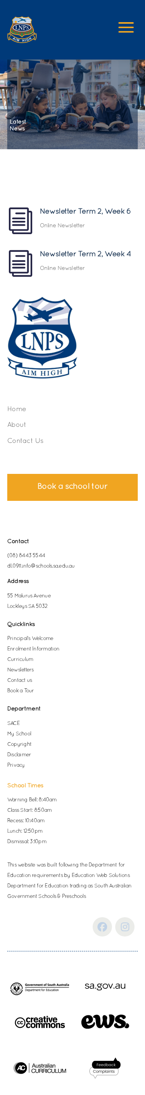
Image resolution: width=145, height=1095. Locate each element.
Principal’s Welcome (30, 638)
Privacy (16, 765)
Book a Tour (20, 691)
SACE (13, 723)
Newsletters (20, 670)
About (16, 425)
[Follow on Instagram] (125, 927)
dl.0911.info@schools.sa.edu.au (41, 566)
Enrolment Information (33, 649)
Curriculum (20, 659)
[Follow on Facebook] (102, 927)
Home (16, 409)
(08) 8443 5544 (26, 556)
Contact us (19, 680)
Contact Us (25, 441)
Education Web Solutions (101, 875)
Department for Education (37, 886)
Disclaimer (19, 755)
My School (19, 734)
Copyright (19, 744)
